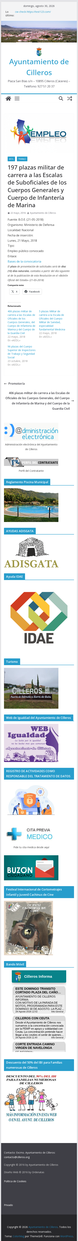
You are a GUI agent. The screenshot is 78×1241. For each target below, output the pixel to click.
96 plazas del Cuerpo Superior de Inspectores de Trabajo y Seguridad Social (22, 352)
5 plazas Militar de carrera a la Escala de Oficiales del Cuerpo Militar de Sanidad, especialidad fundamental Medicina (52, 320)
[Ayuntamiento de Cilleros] (8, 98)
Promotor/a (16, 384)
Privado (8, 1205)
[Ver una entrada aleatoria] (69, 98)
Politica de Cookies (15, 1181)
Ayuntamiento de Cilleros (43, 212)
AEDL (11, 159)
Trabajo (22, 159)
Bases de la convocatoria (24, 261)
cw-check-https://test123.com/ (33, 11)
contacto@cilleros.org (17, 1157)
